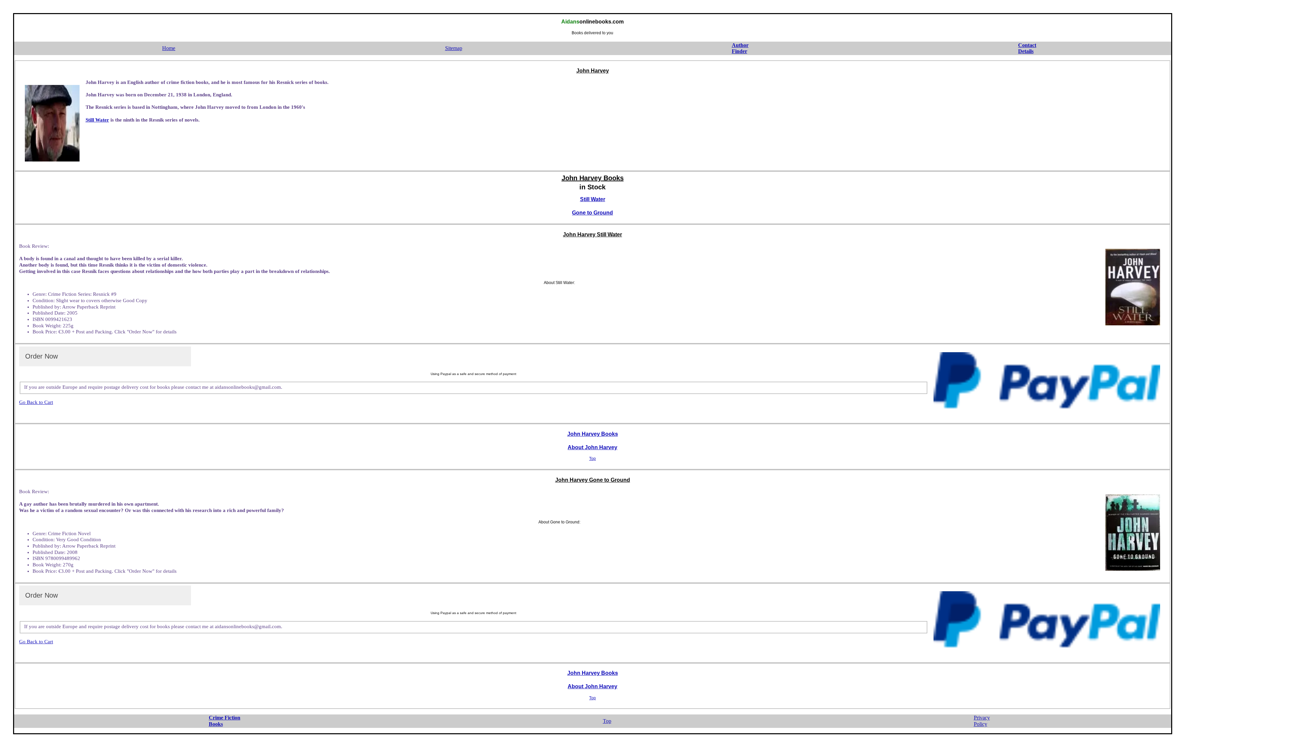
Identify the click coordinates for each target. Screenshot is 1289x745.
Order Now (41, 356)
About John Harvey (592, 447)
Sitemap (453, 48)
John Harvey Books (592, 434)
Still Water (97, 120)
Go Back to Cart (36, 402)
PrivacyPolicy (982, 721)
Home (168, 48)
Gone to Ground (592, 213)
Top (592, 458)
